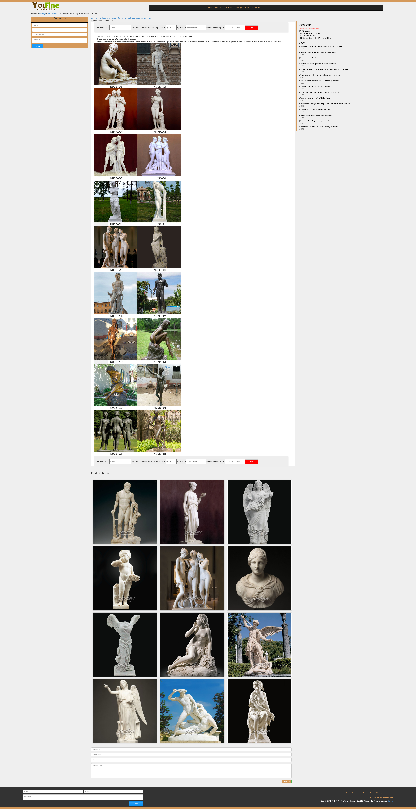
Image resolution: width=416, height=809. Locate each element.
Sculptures (228, 8)
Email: (382, 797)
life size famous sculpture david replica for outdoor (318, 64)
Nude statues (52, 14)
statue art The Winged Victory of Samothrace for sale (319, 121)
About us (218, 8)
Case (247, 8)
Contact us (256, 8)
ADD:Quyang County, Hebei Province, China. (315, 38)
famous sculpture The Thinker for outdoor (315, 86)
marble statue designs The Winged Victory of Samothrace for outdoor (325, 104)
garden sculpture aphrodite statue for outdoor (316, 115)
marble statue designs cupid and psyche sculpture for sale (321, 46)
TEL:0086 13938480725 (307, 36)
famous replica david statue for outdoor (314, 58)
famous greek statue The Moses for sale (315, 109)
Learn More (123, 491)
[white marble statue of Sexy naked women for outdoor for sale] (137, 387)
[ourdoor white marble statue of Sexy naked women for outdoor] (137, 111)
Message (239, 8)
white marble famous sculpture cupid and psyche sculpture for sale (324, 69)
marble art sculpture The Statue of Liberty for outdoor (319, 127)
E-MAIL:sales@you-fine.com (309, 29)
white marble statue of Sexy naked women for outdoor (122, 18)
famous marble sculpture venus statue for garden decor (320, 81)
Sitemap (391, 801)
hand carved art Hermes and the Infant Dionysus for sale (321, 75)
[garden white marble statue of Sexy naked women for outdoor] (137, 249)
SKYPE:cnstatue (305, 31)
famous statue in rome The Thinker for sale (316, 98)
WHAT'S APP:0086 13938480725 (310, 33)
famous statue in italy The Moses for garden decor (318, 52)
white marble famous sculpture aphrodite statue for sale (320, 92)
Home (210, 8)
